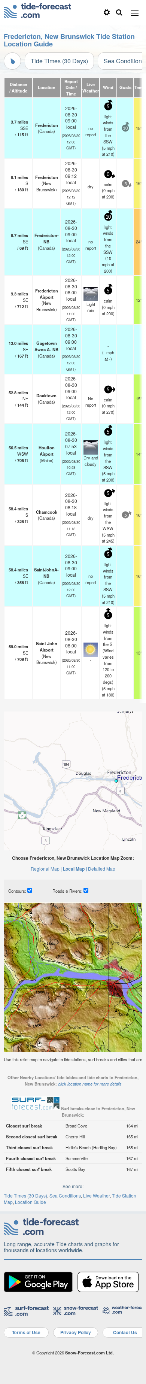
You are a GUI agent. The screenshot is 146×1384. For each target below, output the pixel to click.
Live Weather (96, 1195)
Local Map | (75, 868)
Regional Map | (46, 868)
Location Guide (30, 1202)
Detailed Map (101, 868)
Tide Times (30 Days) (59, 61)
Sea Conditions (65, 1195)
